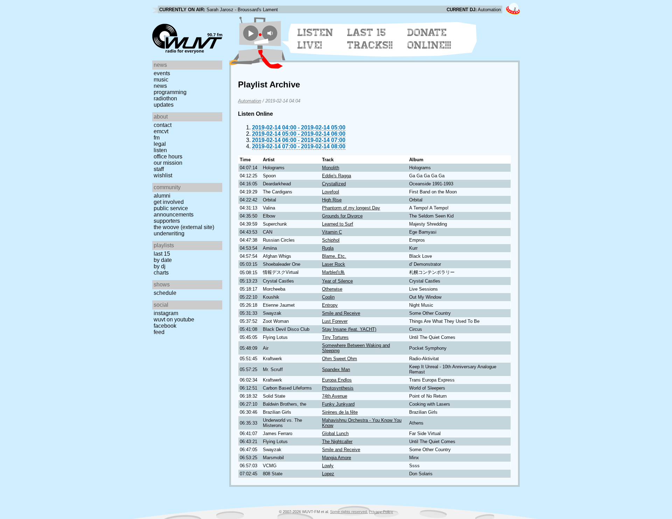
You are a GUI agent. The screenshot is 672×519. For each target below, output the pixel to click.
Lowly (328, 465)
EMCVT (161, 131)
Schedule (165, 293)
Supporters (167, 221)
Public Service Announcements (174, 211)
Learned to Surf (337, 224)
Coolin (328, 297)
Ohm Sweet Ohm (339, 358)
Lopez (328, 473)
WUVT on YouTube (174, 319)
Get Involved (169, 202)
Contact (163, 125)
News (160, 86)
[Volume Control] (271, 33)
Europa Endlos (337, 380)
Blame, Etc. (334, 256)
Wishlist (163, 175)
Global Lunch (335, 433)
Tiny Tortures (335, 337)
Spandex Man (336, 369)
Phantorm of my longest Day (351, 208)
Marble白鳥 (333, 272)
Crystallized (334, 183)
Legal (160, 144)
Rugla (328, 248)
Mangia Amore (336, 457)
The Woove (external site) (184, 227)
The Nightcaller (337, 441)
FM (157, 138)
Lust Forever (335, 321)
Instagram (166, 313)
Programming (170, 92)
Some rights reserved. (349, 512)
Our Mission (168, 163)
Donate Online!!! (429, 38)
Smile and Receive (341, 313)
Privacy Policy (381, 512)
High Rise (332, 199)
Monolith (330, 167)
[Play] (251, 33)
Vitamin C (332, 232)
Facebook (165, 326)
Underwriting (169, 233)
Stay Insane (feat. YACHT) (349, 329)
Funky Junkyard (338, 404)
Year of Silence (337, 281)
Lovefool (330, 191)
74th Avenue (334, 396)
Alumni (162, 196)
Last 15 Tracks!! (370, 38)
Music (161, 80)
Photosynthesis (338, 388)
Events (162, 73)
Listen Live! (316, 38)
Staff (159, 169)
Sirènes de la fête (340, 412)
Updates (164, 105)
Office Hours (168, 156)
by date (163, 260)
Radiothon (165, 98)
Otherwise (332, 289)
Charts (161, 273)
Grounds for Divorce (342, 216)
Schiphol (331, 240)
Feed (159, 332)
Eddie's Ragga (336, 175)
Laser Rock (333, 264)
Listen (160, 150)
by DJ (160, 266)
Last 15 (162, 254)
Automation (249, 101)
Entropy (330, 305)
